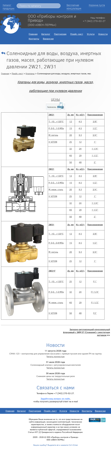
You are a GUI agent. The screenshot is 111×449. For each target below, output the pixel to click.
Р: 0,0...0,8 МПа (56, 242)
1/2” (95, 128)
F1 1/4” (95, 291)
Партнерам (60, 34)
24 (80, 148)
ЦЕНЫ (55, 99)
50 (70, 162)
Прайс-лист (76, 34)
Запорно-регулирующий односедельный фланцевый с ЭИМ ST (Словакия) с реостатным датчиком (86, 332)
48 (80, 162)
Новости (103, 34)
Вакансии (48, 38)
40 (70, 155)
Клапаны (30, 73)
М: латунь (53, 135)
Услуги (90, 34)
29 (80, 155)
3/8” (95, 121)
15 (70, 128)
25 (70, 141)
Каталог (45, 34)
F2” (95, 313)
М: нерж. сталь (56, 189)
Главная (33, 34)
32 (70, 148)
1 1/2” (95, 155)
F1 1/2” (95, 302)
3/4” (95, 135)
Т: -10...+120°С (56, 121)
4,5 (80, 121)
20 (70, 135)
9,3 (80, 135)
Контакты (34, 38)
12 (70, 121)
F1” (95, 281)
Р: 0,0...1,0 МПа (56, 128)
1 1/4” (95, 148)
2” (95, 162)
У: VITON (53, 141)
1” (95, 141)
